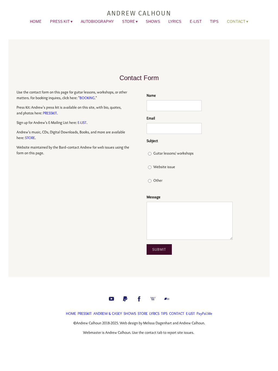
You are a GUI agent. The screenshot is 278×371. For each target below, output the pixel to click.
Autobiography (97, 21)
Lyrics (174, 21)
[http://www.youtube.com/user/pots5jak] (111, 298)
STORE (128, 21)
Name (151, 95)
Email (151, 118)
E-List (196, 21)
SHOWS (130, 313)
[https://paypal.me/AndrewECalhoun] (125, 298)
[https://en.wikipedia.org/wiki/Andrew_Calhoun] (153, 298)
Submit (159, 249)
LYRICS (154, 313)
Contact (236, 21)
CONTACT (176, 313)
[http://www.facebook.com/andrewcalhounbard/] (139, 298)
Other (157, 180)
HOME (71, 313)
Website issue (164, 166)
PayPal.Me (204, 313)
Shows (153, 21)
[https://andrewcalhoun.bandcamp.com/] (166, 298)
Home (36, 21)
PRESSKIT (50, 113)
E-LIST (82, 122)
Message (153, 196)
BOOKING (87, 97)
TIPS (164, 313)
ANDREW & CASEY (107, 313)
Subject (152, 140)
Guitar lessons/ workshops (173, 153)
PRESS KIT (60, 21)
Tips (214, 21)
